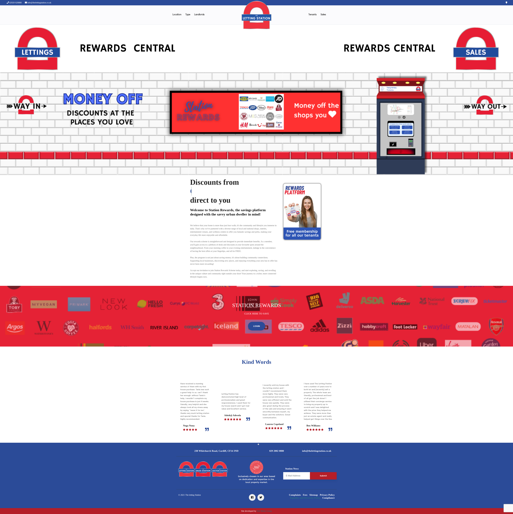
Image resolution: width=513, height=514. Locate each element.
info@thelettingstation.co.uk (39, 2)
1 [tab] (254, 444)
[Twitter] (260, 497)
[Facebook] (252, 497)
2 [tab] (258, 444)
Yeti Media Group (264, 511)
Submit (323, 475)
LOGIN (256, 326)
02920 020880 (15, 2)
